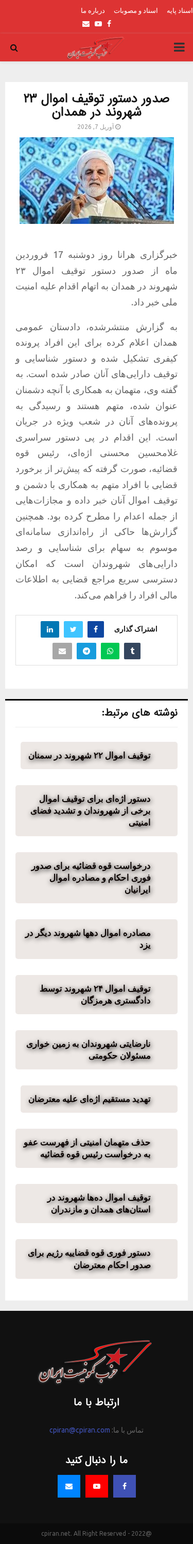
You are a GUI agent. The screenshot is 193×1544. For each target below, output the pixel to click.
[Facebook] (124, 1486)
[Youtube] (96, 1486)
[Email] (69, 1486)
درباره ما (93, 10)
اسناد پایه (180, 10)
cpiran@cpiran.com (79, 1430)
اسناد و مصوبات (136, 10)
